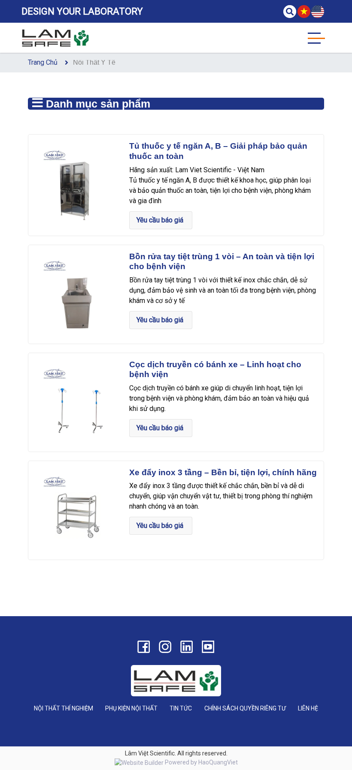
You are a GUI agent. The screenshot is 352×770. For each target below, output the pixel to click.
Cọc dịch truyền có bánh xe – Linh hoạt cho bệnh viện (215, 369)
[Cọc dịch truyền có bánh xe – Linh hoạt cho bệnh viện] (78, 402)
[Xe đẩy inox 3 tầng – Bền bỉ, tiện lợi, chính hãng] (78, 510)
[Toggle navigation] (316, 37)
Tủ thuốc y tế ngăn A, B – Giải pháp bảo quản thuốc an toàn (218, 151)
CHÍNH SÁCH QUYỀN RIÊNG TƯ (245, 708)
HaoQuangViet (218, 762)
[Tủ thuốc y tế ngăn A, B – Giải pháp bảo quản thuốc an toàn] (78, 183)
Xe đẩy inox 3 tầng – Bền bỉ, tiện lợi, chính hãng (223, 472)
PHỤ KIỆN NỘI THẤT (131, 708)
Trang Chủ (43, 62)
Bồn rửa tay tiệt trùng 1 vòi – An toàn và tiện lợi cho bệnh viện (221, 261)
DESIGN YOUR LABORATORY (82, 11)
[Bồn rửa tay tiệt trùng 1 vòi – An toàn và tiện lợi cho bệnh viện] (78, 294)
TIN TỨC (181, 708)
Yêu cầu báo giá (160, 220)
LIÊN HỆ (308, 708)
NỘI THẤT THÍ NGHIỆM (63, 708)
